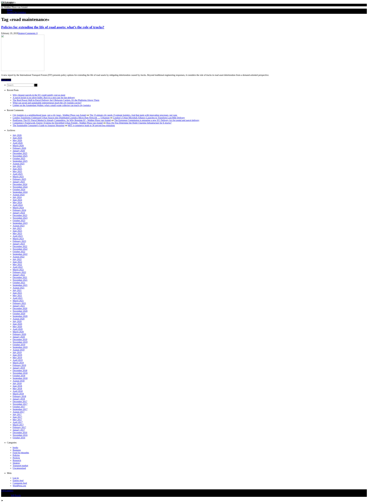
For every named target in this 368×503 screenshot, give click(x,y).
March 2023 (18, 238)
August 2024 (18, 194)
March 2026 (18, 145)
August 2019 (18, 350)
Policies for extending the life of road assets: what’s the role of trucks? (52, 27)
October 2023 (19, 220)
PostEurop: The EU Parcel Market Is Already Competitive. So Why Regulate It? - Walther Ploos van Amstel (62, 120)
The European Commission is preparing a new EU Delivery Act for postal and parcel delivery (156, 120)
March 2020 (18, 331)
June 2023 (17, 231)
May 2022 (17, 264)
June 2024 (17, 200)
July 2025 (17, 166)
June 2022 (17, 262)
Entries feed (18, 480)
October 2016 (19, 437)
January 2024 (19, 213)
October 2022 (19, 251)
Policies (16, 455)
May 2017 (17, 419)
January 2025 (19, 182)
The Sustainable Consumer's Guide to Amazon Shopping (38, 125)
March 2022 (18, 269)
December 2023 (20, 215)
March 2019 (18, 363)
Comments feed (20, 483)
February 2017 (19, 427)
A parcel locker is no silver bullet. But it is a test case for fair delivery (44, 97)
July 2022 (17, 259)
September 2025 (20, 161)
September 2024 (20, 192)
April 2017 (18, 422)
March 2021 (18, 300)
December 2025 (20, 153)
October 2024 (19, 189)
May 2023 (17, 233)
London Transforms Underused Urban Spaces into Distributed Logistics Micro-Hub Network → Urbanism (61, 117)
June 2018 (17, 386)
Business (17, 450)
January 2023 (19, 244)
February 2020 (19, 334)
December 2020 (20, 308)
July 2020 (17, 321)
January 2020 (19, 337)
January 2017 (19, 430)
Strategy (21, 33)
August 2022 (18, 257)
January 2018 (19, 399)
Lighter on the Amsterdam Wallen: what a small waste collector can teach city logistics (52, 105)
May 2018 (17, 388)
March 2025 (18, 176)
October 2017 (19, 406)
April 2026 (18, 143)
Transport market (20, 465)
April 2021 (18, 298)
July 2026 (17, 135)
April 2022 (18, 267)
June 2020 (17, 324)
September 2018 (20, 378)
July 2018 (17, 383)
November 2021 (20, 280)
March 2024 (18, 207)
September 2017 (20, 409)
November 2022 (20, 249)
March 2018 (18, 394)
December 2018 (20, 370)
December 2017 (20, 401)
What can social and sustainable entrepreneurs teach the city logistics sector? (47, 103)
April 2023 (18, 236)
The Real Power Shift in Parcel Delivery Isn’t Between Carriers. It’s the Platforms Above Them (56, 100)
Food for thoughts (21, 452)
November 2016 (20, 435)
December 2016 (20, 432)
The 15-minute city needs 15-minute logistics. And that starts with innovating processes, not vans (133, 115)
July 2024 (17, 197)
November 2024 (20, 187)
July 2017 (17, 414)
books (15, 447)
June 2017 (17, 417)
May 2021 (17, 295)
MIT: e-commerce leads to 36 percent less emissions (91, 125)
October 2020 (19, 313)
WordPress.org (19, 485)
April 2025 (18, 174)
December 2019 (20, 339)
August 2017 (18, 412)
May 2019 (17, 357)
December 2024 (20, 184)
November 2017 (20, 404)
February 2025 (19, 179)
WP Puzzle (16, 495)
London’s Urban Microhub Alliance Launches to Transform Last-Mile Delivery (149, 117)
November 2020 (20, 311)
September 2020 (20, 316)
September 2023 (20, 223)
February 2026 (19, 148)
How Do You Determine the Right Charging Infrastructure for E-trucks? (138, 123)
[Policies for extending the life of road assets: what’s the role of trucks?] (22, 70)
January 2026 (19, 151)
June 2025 (17, 169)
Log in (16, 478)
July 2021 (17, 290)
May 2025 (17, 171)
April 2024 (18, 205)
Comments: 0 (31, 33)
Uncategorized (19, 468)
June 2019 (17, 355)
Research (17, 460)
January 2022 (19, 275)
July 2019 (17, 352)
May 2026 (17, 140)
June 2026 (17, 138)
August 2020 (18, 319)
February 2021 (19, 303)
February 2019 (19, 365)
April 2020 (18, 329)
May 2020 (17, 326)
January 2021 (19, 306)
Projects (16, 458)
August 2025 (18, 163)
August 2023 (18, 225)
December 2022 (20, 246)
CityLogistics (7, 2)
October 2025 (19, 158)
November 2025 (20, 156)
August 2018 (18, 381)
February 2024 (19, 210)
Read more (6, 80)
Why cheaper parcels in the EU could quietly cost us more (39, 95)
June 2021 (17, 293)
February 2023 (19, 241)
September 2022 (20, 254)
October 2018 (19, 375)
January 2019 (19, 368)
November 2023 (20, 218)
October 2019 (19, 344)
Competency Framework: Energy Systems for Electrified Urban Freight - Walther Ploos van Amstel (58, 123)
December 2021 (20, 277)
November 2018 (20, 373)
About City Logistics (16, 12)
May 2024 (17, 202)
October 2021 (19, 282)
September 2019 (20, 347)
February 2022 (19, 272)
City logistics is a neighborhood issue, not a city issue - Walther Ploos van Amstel (49, 115)
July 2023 (17, 228)
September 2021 (20, 285)
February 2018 (19, 396)
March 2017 (18, 425)
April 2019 (18, 360)
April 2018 (18, 391)
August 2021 (18, 288)
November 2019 (20, 342)
